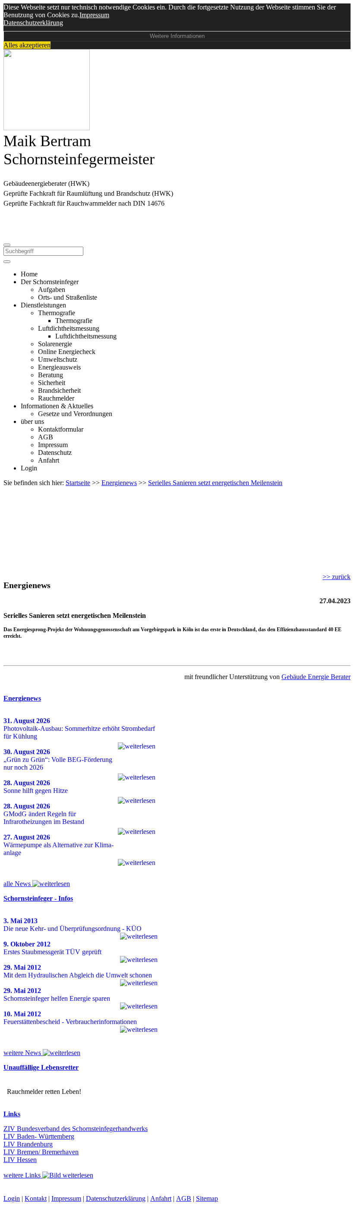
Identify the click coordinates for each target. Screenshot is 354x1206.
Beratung (50, 375)
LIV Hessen (20, 1159)
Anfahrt (48, 460)
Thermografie (56, 312)
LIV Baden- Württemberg (38, 1136)
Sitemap (207, 1198)
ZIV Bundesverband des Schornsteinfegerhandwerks (75, 1128)
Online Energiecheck (66, 351)
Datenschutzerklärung (33, 22)
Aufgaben (51, 289)
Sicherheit (51, 382)
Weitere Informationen (177, 36)
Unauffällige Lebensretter (41, 1067)
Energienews (22, 698)
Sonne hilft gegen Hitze (35, 790)
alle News (17, 883)
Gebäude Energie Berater (316, 676)
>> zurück (336, 576)
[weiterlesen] (136, 746)
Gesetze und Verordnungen (75, 413)
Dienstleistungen (43, 305)
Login (29, 468)
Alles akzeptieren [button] (27, 45)
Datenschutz (55, 452)
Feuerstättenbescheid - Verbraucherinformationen (70, 1021)
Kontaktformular (60, 429)
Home (29, 274)
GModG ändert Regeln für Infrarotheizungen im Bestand (43, 817)
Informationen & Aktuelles (57, 406)
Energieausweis (59, 367)
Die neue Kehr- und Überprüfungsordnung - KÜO (72, 928)
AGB (45, 437)
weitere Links (22, 1175)
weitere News (23, 1052)
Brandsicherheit (59, 390)
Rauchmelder (56, 398)
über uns (32, 421)
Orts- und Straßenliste (67, 297)
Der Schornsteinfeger (50, 281)
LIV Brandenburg (28, 1144)
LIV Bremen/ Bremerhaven (41, 1152)
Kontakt (36, 1198)
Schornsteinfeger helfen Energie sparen (56, 998)
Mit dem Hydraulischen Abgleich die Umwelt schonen (77, 975)
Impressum (94, 15)
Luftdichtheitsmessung (68, 328)
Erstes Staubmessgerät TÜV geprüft (52, 951)
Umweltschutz (57, 359)
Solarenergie (55, 344)
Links (11, 1114)
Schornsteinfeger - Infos (38, 898)
